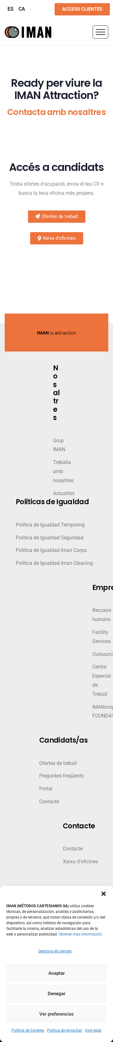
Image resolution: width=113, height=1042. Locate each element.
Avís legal (93, 1030)
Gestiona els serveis (55, 951)
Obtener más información (80, 934)
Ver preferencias (56, 1014)
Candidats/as (63, 740)
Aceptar (56, 973)
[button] (103, 894)
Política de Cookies (28, 1030)
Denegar (56, 993)
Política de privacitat (64, 1030)
